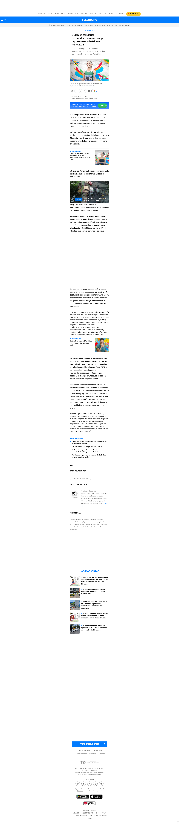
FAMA (104, 813)
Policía (68, 25)
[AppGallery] (89, 803)
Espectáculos (88, 25)
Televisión (80, 25)
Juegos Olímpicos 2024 (80, 478)
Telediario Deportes (79, 96)
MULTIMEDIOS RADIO (98, 816)
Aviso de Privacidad (84, 750)
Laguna (84, 14)
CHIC (98, 813)
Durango (119, 14)
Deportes (105, 25)
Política (73, 25)
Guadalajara (73, 14)
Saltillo (102, 14)
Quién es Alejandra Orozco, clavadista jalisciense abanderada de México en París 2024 (81, 157)
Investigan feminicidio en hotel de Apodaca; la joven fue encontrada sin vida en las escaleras (94, 605)
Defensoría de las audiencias (86, 754)
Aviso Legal (98, 750)
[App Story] (96, 796)
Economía (121, 25)
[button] (72, 91)
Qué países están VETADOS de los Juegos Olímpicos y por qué (81, 343)
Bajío (111, 14)
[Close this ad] (177, 822)
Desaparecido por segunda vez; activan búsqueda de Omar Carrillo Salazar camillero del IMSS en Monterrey (94, 581)
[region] (89, 5)
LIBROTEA (91, 819)
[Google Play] (82, 797)
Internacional (112, 25)
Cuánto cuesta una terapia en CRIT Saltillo (87, 446)
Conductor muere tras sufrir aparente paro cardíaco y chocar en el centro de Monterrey (94, 628)
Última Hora (53, 25)
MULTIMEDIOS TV (81, 816)
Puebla (93, 14)
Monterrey (60, 14)
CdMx (50, 14)
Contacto (102, 754)
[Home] (89, 19)
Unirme (101, 105)
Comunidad (61, 25)
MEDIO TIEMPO (87, 813)
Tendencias (97, 25)
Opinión (127, 25)
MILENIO (76, 813)
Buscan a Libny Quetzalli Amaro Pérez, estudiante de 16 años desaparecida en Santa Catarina (94, 616)
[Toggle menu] (2, 20)
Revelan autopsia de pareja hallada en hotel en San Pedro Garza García (93, 592)
